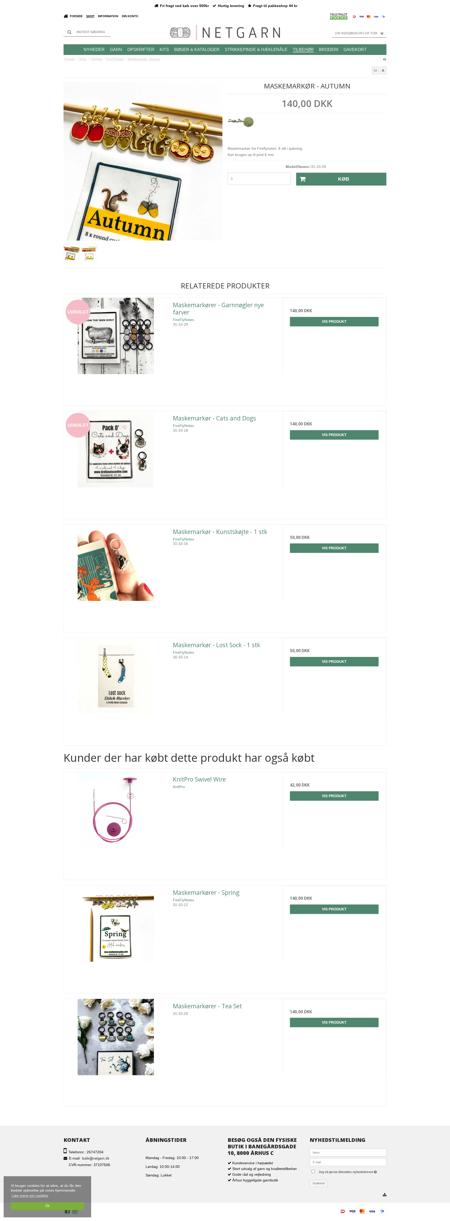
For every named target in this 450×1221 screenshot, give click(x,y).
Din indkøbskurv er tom (356, 33)
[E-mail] (348, 1162)
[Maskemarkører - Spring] (116, 937)
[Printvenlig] (384, 59)
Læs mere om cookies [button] (30, 1195)
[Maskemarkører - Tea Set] (116, 1051)
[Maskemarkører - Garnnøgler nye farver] (116, 350)
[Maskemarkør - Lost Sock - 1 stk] (116, 690)
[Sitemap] (384, 1195)
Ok (47, 1206)
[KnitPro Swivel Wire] (116, 824)
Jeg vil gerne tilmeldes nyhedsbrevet (351, 1171)
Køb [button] (343, 179)
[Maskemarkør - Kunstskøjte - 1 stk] (116, 576)
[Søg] (87, 32)
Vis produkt (334, 321)
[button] (375, 70)
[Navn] (348, 1152)
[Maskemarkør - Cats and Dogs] (116, 463)
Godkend (318, 1183)
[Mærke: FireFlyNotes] (241, 130)
